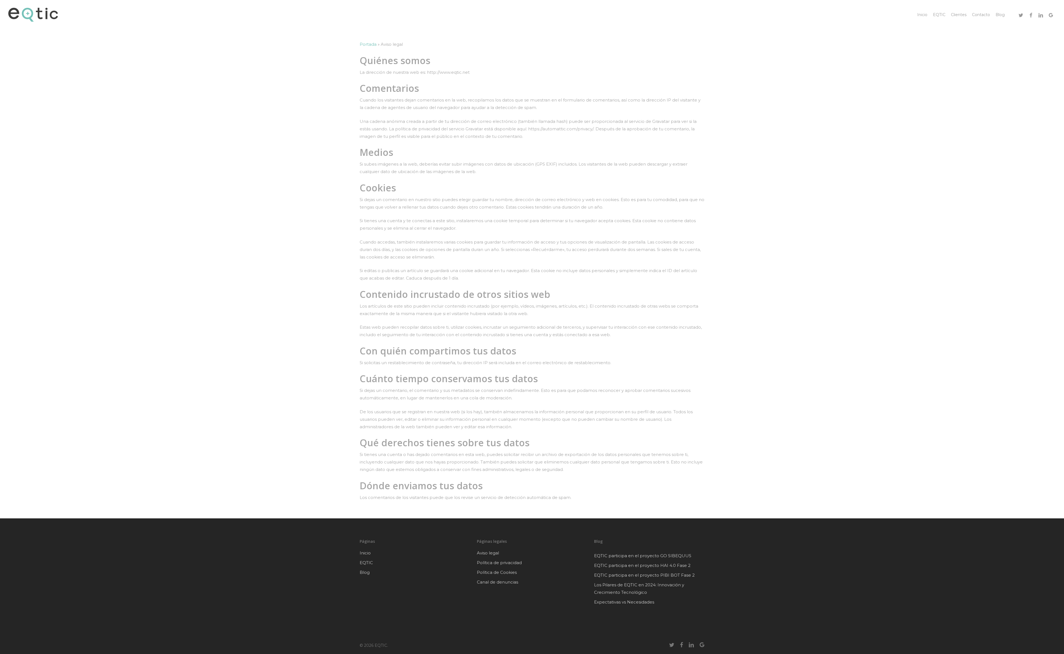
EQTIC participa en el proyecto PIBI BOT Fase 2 (644, 575)
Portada (368, 44)
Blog (365, 572)
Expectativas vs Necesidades (624, 602)
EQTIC (366, 562)
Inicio (365, 553)
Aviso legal (488, 553)
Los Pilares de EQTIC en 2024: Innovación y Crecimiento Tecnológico (639, 588)
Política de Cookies (497, 572)
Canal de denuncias (497, 582)
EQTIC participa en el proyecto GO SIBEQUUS (642, 555)
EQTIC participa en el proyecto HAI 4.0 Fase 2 (642, 565)
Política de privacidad (499, 562)
